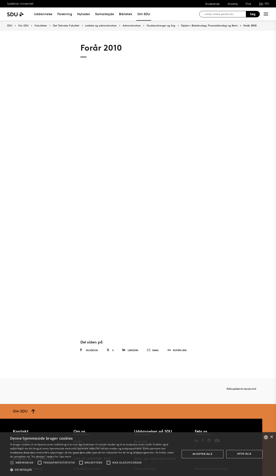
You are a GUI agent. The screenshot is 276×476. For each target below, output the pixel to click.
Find (248, 3)
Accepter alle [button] (202, 454)
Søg (253, 14)
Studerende (212, 3)
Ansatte (233, 3)
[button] (12, 463)
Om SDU (143, 14)
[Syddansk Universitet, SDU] (15, 14)
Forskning (64, 14)
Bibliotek (125, 14)
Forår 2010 (250, 25)
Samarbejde (104, 14)
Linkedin (133, 350)
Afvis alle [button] (244, 453)
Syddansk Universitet (20, 3)
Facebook (92, 350)
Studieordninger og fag (161, 25)
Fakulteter (41, 25)
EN (267, 3)
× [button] (271, 436)
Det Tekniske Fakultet (66, 25)
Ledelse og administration (101, 25)
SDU (9, 25)
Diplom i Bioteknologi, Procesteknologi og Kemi (209, 25)
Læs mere (65, 456)
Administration (132, 25)
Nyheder (83, 14)
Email (155, 350)
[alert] (138, 454)
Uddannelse (43, 14)
